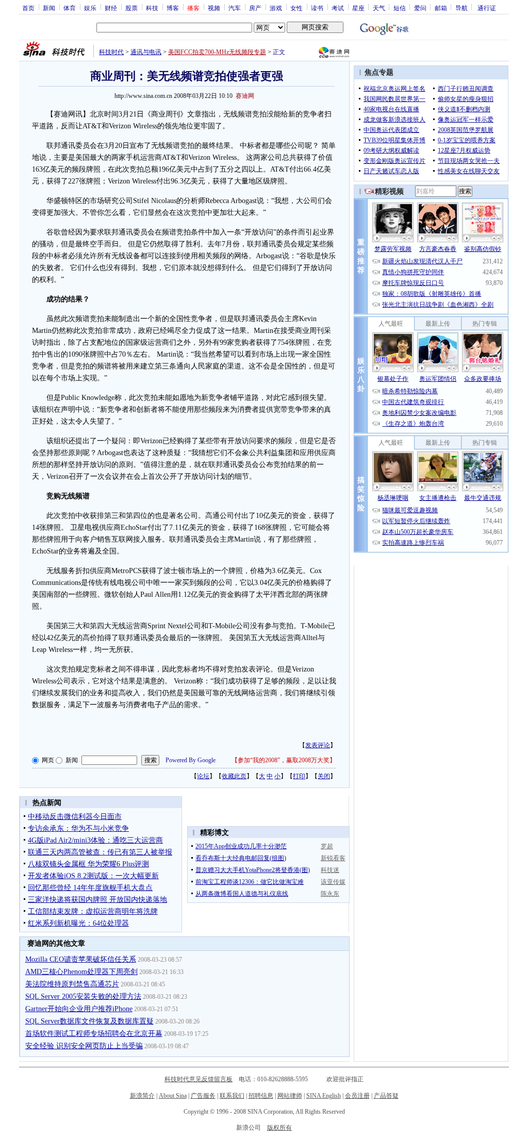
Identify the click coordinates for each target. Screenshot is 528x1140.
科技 (152, 8)
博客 (173, 8)
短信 (399, 8)
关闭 (324, 776)
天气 (379, 8)
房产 (255, 8)
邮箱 (441, 8)
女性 (296, 8)
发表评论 (317, 745)
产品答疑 (386, 1095)
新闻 (49, 8)
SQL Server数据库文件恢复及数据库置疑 (89, 1021)
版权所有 (279, 1127)
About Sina (173, 1095)
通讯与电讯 (145, 52)
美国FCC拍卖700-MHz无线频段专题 (217, 52)
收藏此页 (234, 776)
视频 (214, 8)
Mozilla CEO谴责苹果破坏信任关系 (80, 959)
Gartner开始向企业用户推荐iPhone (79, 1009)
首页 (28, 8)
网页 (48, 760)
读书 (317, 8)
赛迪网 (245, 95)
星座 (358, 8)
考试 (338, 8)
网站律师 (289, 1095)
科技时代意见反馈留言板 (198, 1079)
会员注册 (357, 1095)
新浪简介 (142, 1095)
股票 (131, 8)
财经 (111, 8)
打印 (299, 776)
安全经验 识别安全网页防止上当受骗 (84, 1046)
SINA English (323, 1095)
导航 (461, 8)
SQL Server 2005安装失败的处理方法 (83, 996)
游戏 (276, 8)
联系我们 (232, 1095)
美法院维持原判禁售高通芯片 (72, 984)
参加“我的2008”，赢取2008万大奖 (283, 760)
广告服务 (203, 1095)
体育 (69, 8)
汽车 (234, 8)
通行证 (486, 8)
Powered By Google (191, 760)
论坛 (203, 776)
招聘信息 (261, 1095)
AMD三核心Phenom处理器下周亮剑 (81, 972)
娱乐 (90, 8)
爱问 (420, 8)
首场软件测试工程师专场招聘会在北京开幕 (93, 1033)
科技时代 (111, 52)
